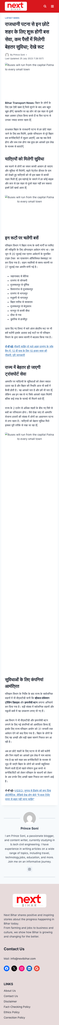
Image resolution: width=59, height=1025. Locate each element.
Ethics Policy (12, 1012)
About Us (10, 990)
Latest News (12, 18)
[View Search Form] (45, 6)
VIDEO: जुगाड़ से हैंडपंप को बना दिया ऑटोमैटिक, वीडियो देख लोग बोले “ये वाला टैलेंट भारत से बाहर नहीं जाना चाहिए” (28, 795)
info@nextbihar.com (23, 958)
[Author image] (7, 55)
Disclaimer (10, 1001)
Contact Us (11, 996)
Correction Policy (14, 1017)
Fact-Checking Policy (17, 1006)
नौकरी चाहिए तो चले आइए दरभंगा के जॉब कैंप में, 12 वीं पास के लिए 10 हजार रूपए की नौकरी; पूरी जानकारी (29, 351)
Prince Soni (19, 54)
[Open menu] (52, 6)
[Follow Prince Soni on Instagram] (29, 869)
